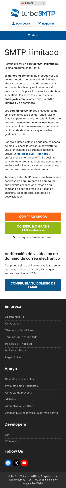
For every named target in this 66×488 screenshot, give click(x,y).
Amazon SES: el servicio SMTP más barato (31, 412)
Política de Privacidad (18, 343)
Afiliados (10, 399)
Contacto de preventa (18, 392)
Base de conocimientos (19, 379)
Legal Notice (13, 357)
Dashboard (22, 23)
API (7, 434)
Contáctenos (13, 323)
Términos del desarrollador (21, 337)
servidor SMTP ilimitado (32, 153)
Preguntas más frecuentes (21, 385)
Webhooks (11, 441)
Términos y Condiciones (20, 330)
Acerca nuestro (14, 316)
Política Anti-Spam (16, 350)
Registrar (47, 23)
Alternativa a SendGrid (19, 406)
